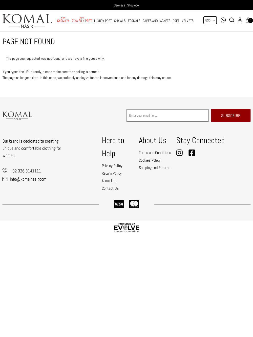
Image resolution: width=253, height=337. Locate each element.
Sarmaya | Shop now (126, 5)
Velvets (187, 21)
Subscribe (230, 115)
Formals (134, 21)
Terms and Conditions (155, 152)
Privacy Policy (112, 165)
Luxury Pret (103, 21)
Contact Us (110, 188)
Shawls (120, 21)
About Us (108, 180)
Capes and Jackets (156, 21)
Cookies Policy (149, 160)
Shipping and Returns (154, 167)
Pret (176, 21)
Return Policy (112, 173)
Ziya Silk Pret (82, 21)
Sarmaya (63, 21)
